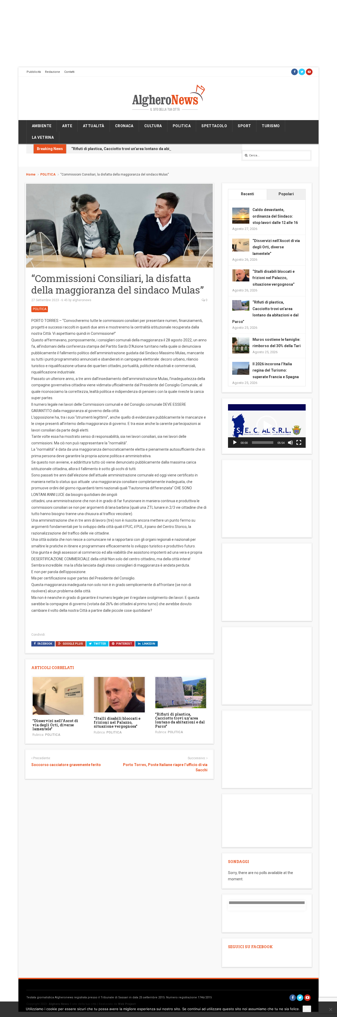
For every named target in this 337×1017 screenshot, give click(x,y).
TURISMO (271, 126)
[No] (330, 1009)
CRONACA (124, 126)
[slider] (262, 442)
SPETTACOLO (214, 126)
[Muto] (290, 442)
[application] (267, 426)
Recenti (247, 194)
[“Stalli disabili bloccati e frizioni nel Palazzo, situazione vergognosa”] (119, 694)
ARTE (67, 126)
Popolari (286, 194)
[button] (266, 425)
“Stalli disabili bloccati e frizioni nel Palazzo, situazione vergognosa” (117, 722)
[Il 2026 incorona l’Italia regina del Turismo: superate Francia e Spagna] (240, 368)
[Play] (234, 442)
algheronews (81, 300)
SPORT (244, 126)
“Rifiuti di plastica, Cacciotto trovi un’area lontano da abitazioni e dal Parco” (137, 149)
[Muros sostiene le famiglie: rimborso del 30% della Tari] (240, 345)
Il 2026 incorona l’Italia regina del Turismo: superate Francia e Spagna (275, 370)
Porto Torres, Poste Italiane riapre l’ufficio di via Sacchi (165, 767)
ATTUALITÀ (93, 126)
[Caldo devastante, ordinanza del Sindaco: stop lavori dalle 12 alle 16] (240, 216)
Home (31, 174)
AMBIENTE (41, 126)
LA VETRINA (43, 137)
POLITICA (182, 126)
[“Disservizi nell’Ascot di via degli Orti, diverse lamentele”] (58, 696)
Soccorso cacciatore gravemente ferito (66, 765)
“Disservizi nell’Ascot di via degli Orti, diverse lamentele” (55, 724)
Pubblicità (34, 72)
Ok (307, 1009)
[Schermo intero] (298, 442)
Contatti (69, 72)
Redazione (52, 72)
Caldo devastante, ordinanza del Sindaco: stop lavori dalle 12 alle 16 (275, 216)
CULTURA (153, 126)
